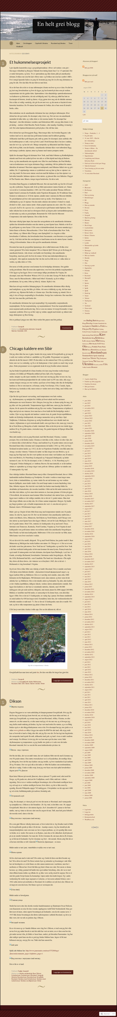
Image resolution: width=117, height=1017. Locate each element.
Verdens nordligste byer (28, 981)
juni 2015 (88, 574)
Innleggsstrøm (89, 814)
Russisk (94, 349)
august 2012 (88, 659)
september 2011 (89, 687)
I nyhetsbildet (89, 228)
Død (83, 326)
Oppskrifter (88, 268)
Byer (34, 973)
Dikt (105, 323)
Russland (14, 683)
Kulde (31, 682)
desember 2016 (89, 529)
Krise (102, 338)
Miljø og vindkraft (90, 253)
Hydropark (104, 332)
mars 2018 (88, 491)
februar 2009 (89, 765)
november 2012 (89, 652)
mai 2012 (87, 667)
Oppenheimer (89, 156)
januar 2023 (88, 416)
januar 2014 (88, 617)
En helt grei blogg (58, 24)
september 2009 (89, 747)
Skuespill (87, 278)
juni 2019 (88, 453)
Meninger (88, 250)
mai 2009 (87, 758)
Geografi (21, 327)
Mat (98, 340)
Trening (91, 361)
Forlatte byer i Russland (29, 975)
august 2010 (88, 720)
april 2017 (88, 519)
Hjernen (14, 331)
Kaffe (97, 335)
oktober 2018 (89, 473)
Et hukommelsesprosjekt (30, 62)
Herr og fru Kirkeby (91, 389)
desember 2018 (89, 468)
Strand (84, 358)
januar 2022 (88, 421)
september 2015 (89, 566)
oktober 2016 (89, 534)
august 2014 (88, 599)
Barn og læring (89, 195)
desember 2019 (89, 443)
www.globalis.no (20, 730)
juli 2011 (87, 692)
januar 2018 (88, 496)
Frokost (89, 332)
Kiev (102, 334)
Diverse (87, 208)
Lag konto (88, 809)
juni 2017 (88, 514)
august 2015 (88, 569)
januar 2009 (88, 768)
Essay (86, 210)
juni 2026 (88, 401)
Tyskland (87, 306)
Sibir (19, 683)
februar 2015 (89, 584)
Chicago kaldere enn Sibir (30, 348)
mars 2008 (88, 793)
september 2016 (89, 536)
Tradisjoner (88, 301)
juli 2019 (87, 451)
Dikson (15, 701)
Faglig (20, 971)
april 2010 (88, 730)
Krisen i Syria (89, 233)
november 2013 (89, 622)
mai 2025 (87, 403)
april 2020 (88, 436)
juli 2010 (87, 722)
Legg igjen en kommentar (62, 680)
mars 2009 (88, 763)
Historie (14, 977)
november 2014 (89, 592)
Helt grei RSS (89, 68)
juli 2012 (87, 662)
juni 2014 (88, 604)
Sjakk (104, 352)
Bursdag (89, 323)
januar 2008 (88, 798)
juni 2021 (88, 423)
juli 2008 (87, 783)
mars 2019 (88, 461)
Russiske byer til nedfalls (35, 977)
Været (27, 683)
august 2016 (88, 539)
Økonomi (87, 188)
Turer (71, 43)
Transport (85, 361)
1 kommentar (66, 328)
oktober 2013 (89, 624)
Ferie (102, 325)
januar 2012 (88, 677)
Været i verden (35, 683)
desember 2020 (89, 431)
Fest (106, 326)
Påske (104, 347)
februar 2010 (89, 735)
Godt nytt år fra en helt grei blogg (95, 163)
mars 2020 (88, 438)
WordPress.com (89, 819)
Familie (95, 326)
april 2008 (88, 790)
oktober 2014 (89, 594)
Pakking (89, 347)
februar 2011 (89, 705)
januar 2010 (88, 737)
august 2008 (88, 780)
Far (99, 326)
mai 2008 (87, 788)
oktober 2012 (89, 654)
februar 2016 (89, 554)
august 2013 (88, 629)
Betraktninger (89, 198)
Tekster (87, 298)
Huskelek (20, 331)
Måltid (87, 248)
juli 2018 (87, 481)
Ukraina (87, 311)
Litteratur (87, 240)
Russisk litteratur (101, 350)
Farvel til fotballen (90, 146)
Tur (86, 303)
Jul (95, 335)
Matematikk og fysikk (91, 245)
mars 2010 (88, 732)
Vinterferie (88, 171)
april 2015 (88, 579)
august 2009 (88, 750)
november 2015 (89, 561)
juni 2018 (88, 484)
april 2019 (88, 458)
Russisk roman (86, 353)
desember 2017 (89, 499)
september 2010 (89, 717)
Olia (86, 263)
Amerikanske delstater (27, 329)
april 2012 (88, 670)
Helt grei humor (89, 386)
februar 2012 (89, 675)
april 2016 (88, 549)
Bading (89, 320)
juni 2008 (88, 785)
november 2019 (89, 446)
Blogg (87, 203)
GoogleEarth (24, 682)
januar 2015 (88, 587)
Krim (97, 337)
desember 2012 (89, 649)
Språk (86, 288)
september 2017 (89, 506)
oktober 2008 (89, 775)
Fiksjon (85, 329)
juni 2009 (88, 755)
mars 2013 (88, 642)
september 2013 (89, 627)
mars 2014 (88, 612)
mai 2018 (87, 486)
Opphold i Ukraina (41, 43)
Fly (90, 328)
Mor (90, 343)
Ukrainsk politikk (98, 364)
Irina (91, 335)
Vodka (84, 367)
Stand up (87, 293)
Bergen (99, 321)
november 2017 (89, 501)
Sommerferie (87, 355)
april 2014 (88, 609)
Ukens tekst (88, 308)
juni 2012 (88, 665)
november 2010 (89, 712)
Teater (86, 296)
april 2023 (88, 413)
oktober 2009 (89, 745)
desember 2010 (89, 710)
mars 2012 (88, 672)
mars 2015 (88, 582)
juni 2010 (88, 725)
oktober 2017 (89, 504)
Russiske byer (22, 977)
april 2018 (88, 489)
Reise (86, 273)
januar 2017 (88, 526)
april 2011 (88, 700)
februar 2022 (89, 418)
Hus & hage (88, 225)
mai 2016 (87, 546)
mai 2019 (87, 456)
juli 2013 (87, 632)
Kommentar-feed (90, 817)
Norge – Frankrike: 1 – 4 (92, 133)
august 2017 (88, 509)
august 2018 (88, 478)
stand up (101, 355)
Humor (87, 223)
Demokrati (101, 323)
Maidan (93, 341)
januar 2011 (88, 707)
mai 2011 (87, 697)
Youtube (87, 313)
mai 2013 (87, 637)
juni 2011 (88, 695)
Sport (86, 286)
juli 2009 (87, 753)
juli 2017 (87, 511)
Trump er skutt (89, 143)
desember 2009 (89, 740)
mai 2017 (87, 516)
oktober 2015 (89, 564)
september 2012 (89, 657)
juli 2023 (87, 411)
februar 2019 (89, 463)
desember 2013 (89, 619)
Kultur (87, 238)
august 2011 (88, 690)
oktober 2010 (89, 715)
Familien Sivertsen (90, 384)
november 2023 (89, 408)
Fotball (84, 332)
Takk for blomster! (90, 166)
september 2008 (89, 778)
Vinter (43, 683)
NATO (99, 344)
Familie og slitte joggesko (93, 381)
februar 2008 (89, 795)
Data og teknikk (90, 205)
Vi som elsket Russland (92, 173)
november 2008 (89, 773)
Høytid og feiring (90, 218)
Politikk (87, 270)
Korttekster (87, 337)
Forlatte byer (16, 975)
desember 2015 (89, 559)
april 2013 (88, 639)
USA (25, 331)
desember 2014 (89, 589)
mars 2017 (88, 521)
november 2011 (89, 682)
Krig (93, 338)
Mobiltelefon (85, 344)
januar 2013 (88, 647)
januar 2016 (88, 556)
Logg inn (87, 812)
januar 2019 (88, 466)
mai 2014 (87, 607)
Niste (103, 344)
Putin (100, 346)
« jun (84, 114)
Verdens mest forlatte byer (27, 979)
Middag (102, 341)
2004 (84, 320)
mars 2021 (88, 426)
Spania (87, 283)
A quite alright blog (91, 379)
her (38, 672)
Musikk (87, 258)
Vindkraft (19, 46)
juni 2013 (88, 634)
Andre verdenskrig (26, 973)
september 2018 (89, 476)
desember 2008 (89, 770)
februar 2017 (89, 524)
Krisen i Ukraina (90, 235)
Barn (86, 193)
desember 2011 (89, 680)
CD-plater (95, 323)
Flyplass (95, 329)
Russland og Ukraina (58, 43)
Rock (89, 350)
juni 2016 (88, 544)
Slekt (86, 281)
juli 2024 (87, 406)
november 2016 (89, 531)
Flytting (101, 329)
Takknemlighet (89, 153)
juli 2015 (87, 571)
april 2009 (88, 760)
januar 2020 (88, 441)
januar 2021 (88, 428)
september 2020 (89, 433)
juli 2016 (87, 541)
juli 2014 (87, 602)
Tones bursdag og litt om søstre (94, 168)
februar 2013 (89, 644)
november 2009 (89, 742)
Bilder (103, 320)
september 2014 (89, 597)
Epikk (87, 326)
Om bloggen (27, 43)
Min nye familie (90, 255)
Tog (98, 358)
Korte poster (88, 230)
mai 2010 (87, 727)
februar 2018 (89, 494)
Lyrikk (87, 243)
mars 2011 (88, 702)
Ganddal (94, 332)
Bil (86, 200)
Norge (86, 260)
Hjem (18, 43)
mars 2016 (88, 551)
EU (90, 326)
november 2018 (89, 471)
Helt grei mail (89, 82)
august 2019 (88, 448)
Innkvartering (86, 335)
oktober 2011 (89, 685)
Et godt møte (89, 136)
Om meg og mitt (90, 265)
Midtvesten (37, 682)
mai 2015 (87, 577)
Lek (84, 340)
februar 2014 (89, 614)
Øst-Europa (88, 190)
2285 (86, 185)
